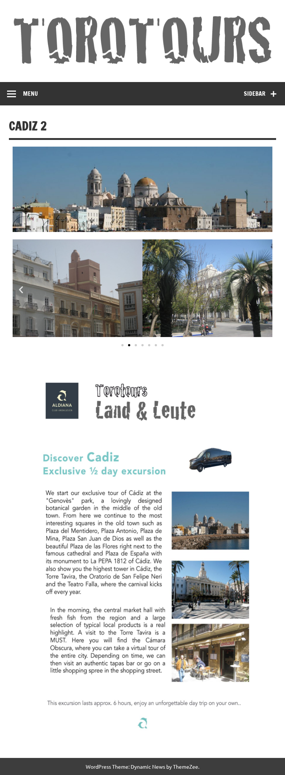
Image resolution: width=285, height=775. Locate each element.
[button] (21, 289)
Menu (30, 93)
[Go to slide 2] (129, 345)
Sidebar (254, 93)
